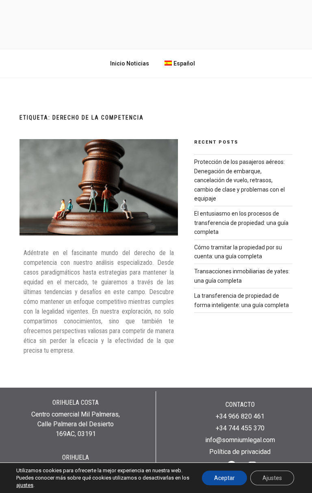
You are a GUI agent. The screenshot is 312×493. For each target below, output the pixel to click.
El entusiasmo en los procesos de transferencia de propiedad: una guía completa (241, 222)
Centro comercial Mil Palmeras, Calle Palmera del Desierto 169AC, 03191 (75, 424)
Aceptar (224, 478)
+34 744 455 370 (240, 428)
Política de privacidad (240, 452)
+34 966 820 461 (240, 416)
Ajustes (272, 478)
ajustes (24, 485)
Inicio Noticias (129, 63)
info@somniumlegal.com (240, 440)
